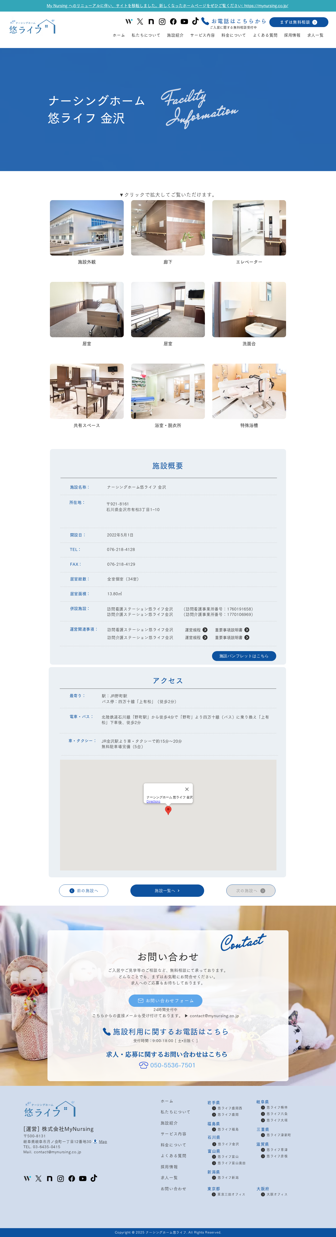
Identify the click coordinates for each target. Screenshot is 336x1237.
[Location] (95, 1141)
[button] (233, 21)
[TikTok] (195, 21)
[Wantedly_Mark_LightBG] (129, 21)
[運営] (32, 1129)
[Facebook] (173, 21)
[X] (140, 21)
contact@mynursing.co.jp (214, 1016)
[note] (151, 21)
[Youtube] (184, 21)
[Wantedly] (27, 1178)
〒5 (26, 1136)
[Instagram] (162, 21)
